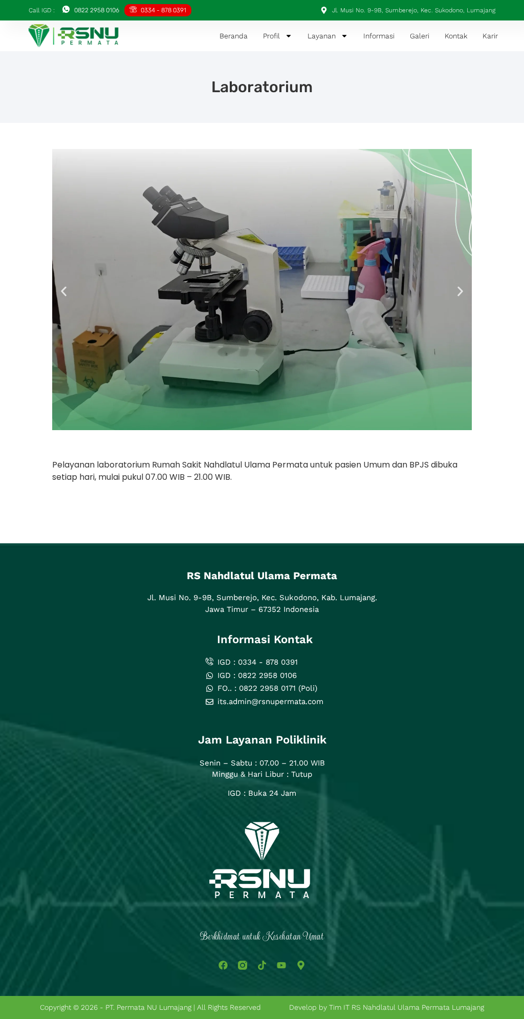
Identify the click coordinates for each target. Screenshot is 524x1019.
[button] (63, 291)
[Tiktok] (262, 965)
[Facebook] (223, 965)
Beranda (234, 36)
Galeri (419, 36)
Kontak (456, 36)
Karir (490, 36)
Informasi (379, 36)
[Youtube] (281, 965)
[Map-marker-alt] (300, 965)
